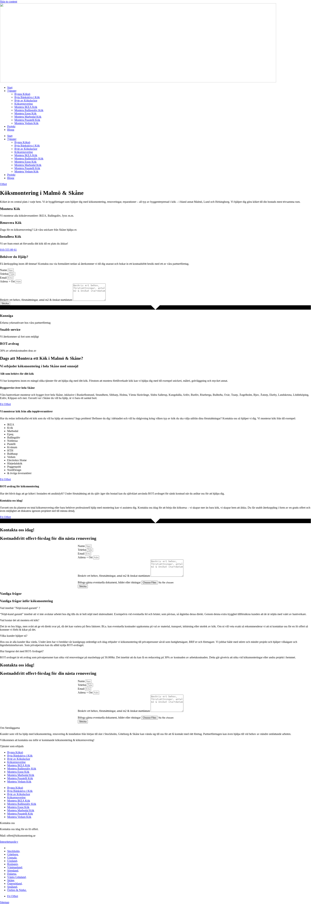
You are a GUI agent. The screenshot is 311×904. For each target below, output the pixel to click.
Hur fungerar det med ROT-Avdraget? (22, 651)
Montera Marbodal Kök (27, 116)
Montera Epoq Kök (25, 113)
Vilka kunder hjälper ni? (13, 635)
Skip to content (8, 1)
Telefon (4, 273)
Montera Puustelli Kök (27, 119)
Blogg (10, 129)
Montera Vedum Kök (26, 123)
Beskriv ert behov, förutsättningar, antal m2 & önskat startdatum (36, 299)
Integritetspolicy (9, 841)
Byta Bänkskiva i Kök (27, 97)
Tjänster (11, 90)
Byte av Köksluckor (25, 100)
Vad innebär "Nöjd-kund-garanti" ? (20, 608)
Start (9, 87)
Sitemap (4, 902)
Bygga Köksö (22, 94)
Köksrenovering (23, 103)
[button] (155, 608)
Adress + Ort (7, 281)
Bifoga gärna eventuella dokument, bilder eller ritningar (109, 582)
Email (3, 277)
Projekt (11, 126)
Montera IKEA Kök (25, 106)
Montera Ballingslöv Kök (28, 110)
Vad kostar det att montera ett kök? (19, 620)
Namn (4, 270)
